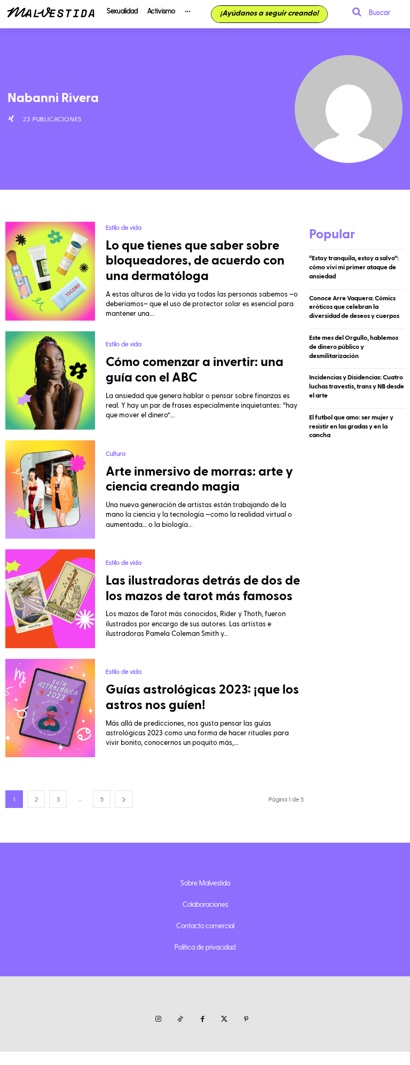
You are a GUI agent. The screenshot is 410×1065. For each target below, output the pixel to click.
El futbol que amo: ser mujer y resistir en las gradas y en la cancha (351, 426)
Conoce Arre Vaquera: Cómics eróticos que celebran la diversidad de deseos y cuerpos (354, 307)
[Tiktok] (180, 1019)
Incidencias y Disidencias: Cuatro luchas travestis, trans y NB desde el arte (356, 386)
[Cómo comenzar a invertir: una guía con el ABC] (50, 380)
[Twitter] (224, 1019)
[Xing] (11, 118)
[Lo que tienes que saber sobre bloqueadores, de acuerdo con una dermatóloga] (50, 271)
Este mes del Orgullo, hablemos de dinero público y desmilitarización (353, 347)
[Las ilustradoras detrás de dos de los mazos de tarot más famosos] (50, 598)
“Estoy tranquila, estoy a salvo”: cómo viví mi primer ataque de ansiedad (354, 267)
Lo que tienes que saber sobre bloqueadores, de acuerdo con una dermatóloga (195, 261)
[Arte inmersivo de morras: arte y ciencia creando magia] (50, 489)
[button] (368, 12)
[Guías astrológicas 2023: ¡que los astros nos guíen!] (50, 708)
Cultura (115, 453)
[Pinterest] (246, 1019)
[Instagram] (158, 1019)
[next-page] (124, 799)
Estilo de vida (123, 227)
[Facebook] (202, 1019)
